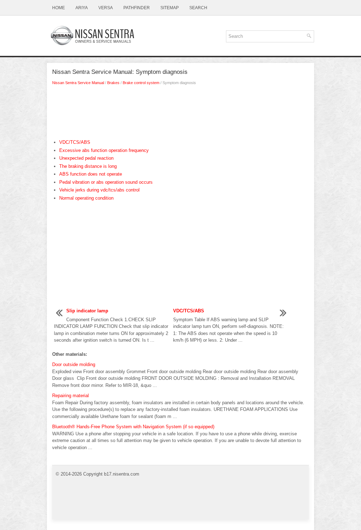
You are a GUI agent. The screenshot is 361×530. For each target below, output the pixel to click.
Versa (105, 7)
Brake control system (141, 83)
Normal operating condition (86, 198)
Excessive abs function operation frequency (104, 150)
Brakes (113, 83)
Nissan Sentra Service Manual (78, 83)
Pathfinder (136, 7)
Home (58, 7)
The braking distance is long (88, 166)
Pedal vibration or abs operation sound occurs (106, 182)
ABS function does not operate (90, 174)
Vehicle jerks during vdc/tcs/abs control (99, 190)
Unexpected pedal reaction (86, 158)
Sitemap (169, 7)
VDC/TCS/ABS (74, 142)
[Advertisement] (180, 114)
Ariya (81, 7)
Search (198, 7)
